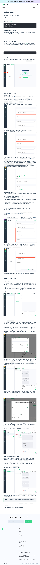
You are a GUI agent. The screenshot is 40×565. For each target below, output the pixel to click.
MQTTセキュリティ (22, 545)
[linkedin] (4, 563)
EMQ (26, 563)
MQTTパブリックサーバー (23, 546)
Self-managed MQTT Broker (10, 41)
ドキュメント (21, 530)
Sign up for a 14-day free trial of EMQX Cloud (12, 35)
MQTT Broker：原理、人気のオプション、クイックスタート (28, 555)
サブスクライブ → (28, 521)
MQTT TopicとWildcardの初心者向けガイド (25, 553)
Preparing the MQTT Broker (11, 15)
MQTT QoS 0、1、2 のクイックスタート (25, 552)
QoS (18, 460)
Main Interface (7, 281)
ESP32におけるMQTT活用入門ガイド (24, 556)
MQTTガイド (21, 542)
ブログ (20, 531)
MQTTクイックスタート (22, 541)
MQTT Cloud (20, 535)
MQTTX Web (20, 534)
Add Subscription (8, 318)
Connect (6, 57)
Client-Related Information (10, 90)
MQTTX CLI (20, 532)
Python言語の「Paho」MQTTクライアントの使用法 (27, 559)
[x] (2, 563)
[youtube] (6, 563)
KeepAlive (34, 212)
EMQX (11, 21)
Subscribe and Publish (10, 278)
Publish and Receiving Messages (11, 456)
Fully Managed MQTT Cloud (10, 30)
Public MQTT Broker (8, 18)
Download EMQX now (7, 47)
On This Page (35, 7)
